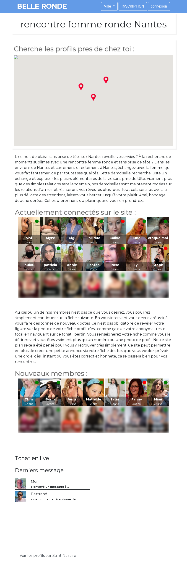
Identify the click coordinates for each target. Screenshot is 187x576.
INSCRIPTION (133, 6)
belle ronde (42, 6)
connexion (159, 6)
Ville (108, 6)
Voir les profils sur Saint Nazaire (48, 555)
